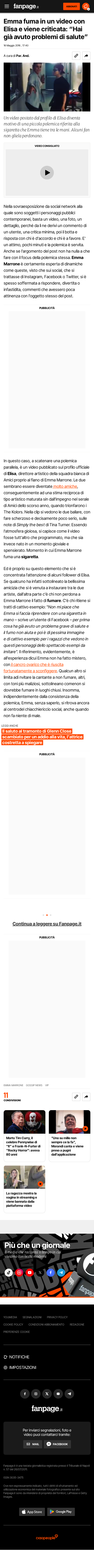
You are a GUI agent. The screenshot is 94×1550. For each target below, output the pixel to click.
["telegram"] (61, 1273)
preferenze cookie (16, 1331)
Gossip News (34, 1085)
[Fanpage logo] (26, 6)
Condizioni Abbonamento (46, 1324)
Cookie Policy (13, 1324)
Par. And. (22, 56)
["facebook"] (51, 1273)
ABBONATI (71, 6)
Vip (47, 1085)
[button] (86, 56)
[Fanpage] (47, 1409)
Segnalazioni (32, 1317)
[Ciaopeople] (47, 1537)
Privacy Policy (57, 1317)
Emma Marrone (13, 1085)
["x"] (40, 1273)
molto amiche (64, 486)
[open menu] (5, 6)
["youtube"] (30, 1273)
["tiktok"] (9, 1273)
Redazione (77, 1324)
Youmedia (10, 1317)
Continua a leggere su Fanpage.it (47, 924)
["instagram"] (19, 1273)
